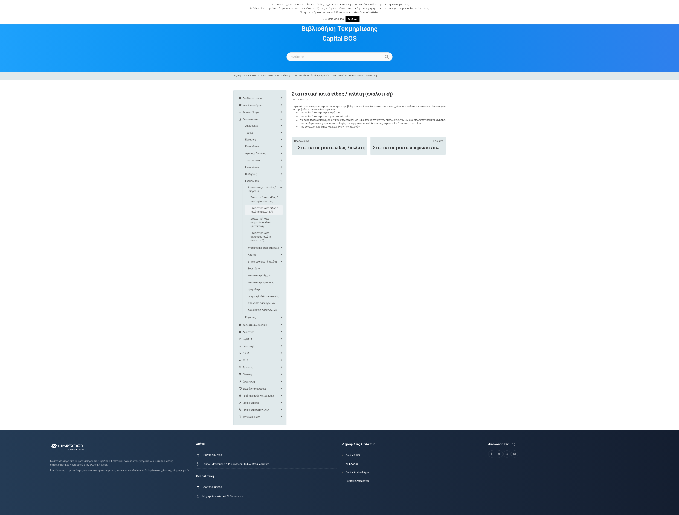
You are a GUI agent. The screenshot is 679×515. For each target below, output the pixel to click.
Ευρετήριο (254, 268)
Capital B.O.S (353, 455)
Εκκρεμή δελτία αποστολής (263, 296)
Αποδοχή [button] (352, 19)
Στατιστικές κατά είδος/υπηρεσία (311, 75)
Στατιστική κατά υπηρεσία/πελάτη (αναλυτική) (261, 237)
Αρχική (237, 75)
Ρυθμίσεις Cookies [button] (332, 19)
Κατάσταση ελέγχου (259, 275)
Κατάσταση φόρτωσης (261, 282)
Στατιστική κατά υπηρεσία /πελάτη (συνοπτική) (406, 147)
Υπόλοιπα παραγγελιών (261, 303)
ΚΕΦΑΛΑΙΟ (352, 463)
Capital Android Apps (357, 472)
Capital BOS (250, 75)
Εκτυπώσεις (283, 75)
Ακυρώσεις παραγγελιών (262, 310)
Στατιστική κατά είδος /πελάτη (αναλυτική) (355, 75)
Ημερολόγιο (254, 289)
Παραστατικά (266, 75)
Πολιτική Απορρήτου (358, 480)
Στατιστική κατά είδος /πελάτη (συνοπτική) (331, 147)
